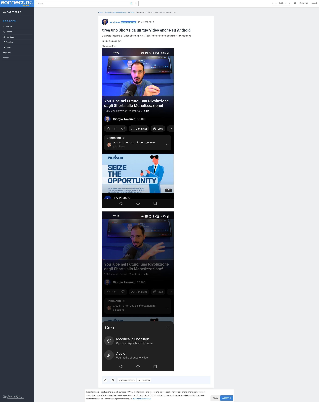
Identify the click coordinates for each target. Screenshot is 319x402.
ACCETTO (226, 398)
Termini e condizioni (14, 396)
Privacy (5, 396)
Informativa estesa (142, 399)
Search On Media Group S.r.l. (15, 398)
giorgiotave (115, 22)
